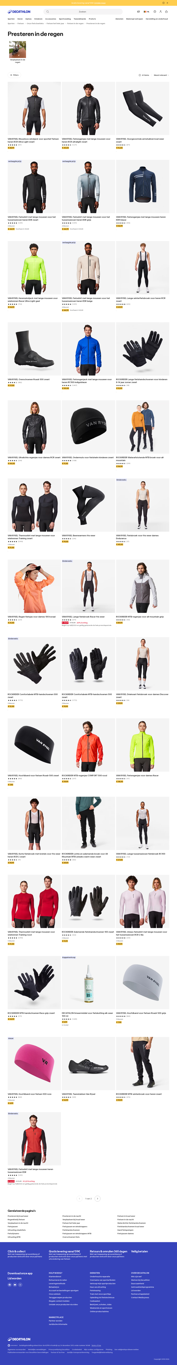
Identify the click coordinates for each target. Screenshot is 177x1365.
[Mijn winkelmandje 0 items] (166, 11)
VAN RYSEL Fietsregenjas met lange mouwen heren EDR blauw (141, 218)
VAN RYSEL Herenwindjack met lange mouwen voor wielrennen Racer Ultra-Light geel (33, 299)
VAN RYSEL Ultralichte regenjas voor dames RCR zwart (34, 457)
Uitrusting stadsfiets (17, 1230)
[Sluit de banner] (167, 3)
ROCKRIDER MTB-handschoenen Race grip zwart (31, 1013)
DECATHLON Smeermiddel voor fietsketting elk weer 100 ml (87, 1014)
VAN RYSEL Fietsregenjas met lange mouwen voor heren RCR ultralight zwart (86, 140)
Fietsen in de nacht (125, 1220)
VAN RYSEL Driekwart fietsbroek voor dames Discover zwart (142, 695)
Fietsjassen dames (125, 1233)
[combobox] (161, 75)
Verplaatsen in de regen (17, 61)
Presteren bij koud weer (18, 1216)
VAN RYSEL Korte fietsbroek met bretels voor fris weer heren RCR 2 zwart (34, 855)
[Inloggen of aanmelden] (161, 11)
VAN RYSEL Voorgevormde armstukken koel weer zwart (140, 140)
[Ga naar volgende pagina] (97, 1199)
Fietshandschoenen (71, 1230)
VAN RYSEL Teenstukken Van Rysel (78, 1094)
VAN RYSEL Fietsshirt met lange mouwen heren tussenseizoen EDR (30, 1170)
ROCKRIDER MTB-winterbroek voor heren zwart (139, 1094)
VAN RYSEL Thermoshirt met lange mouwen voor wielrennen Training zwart (31, 537)
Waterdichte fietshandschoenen (131, 1223)
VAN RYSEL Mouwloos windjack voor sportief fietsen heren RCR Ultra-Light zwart (33, 140)
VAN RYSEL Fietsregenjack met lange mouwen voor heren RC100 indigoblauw (87, 380)
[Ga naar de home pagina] (19, 11)
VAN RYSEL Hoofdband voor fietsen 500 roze (29, 1094)
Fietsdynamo (13, 1233)
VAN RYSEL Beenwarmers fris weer (78, 535)
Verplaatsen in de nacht (18, 1223)
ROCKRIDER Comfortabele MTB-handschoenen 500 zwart (33, 695)
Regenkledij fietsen (16, 1220)
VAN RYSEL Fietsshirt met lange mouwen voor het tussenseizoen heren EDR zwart (32, 218)
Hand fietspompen (125, 1230)
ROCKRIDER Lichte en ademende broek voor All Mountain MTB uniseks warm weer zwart (85, 855)
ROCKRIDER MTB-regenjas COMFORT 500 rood (84, 775)
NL (148, 12)
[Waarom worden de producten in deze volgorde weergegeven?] (140, 75)
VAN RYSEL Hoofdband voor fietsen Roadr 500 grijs (141, 1013)
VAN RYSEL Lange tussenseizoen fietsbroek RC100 (140, 854)
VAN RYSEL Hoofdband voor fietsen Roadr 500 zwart (33, 775)
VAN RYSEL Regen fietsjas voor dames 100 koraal (32, 617)
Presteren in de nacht (71, 1216)
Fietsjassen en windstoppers (74, 1226)
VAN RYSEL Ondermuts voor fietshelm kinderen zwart (88, 457)
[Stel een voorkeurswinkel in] (138, 11)
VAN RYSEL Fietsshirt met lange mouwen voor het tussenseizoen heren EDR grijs (86, 218)
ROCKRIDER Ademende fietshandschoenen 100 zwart (88, 932)
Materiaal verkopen (134, 19)
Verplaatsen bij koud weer (73, 1220)
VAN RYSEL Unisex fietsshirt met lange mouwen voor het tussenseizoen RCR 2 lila (141, 933)
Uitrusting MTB (14, 1237)
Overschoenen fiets (71, 1237)
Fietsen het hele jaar (71, 1223)
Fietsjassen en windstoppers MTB (76, 1233)
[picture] (34, 108)
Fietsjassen (13, 1226)
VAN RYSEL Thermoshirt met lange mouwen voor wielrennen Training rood (31, 933)
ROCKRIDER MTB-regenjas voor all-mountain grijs (140, 617)
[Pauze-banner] (163, 3)
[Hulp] (155, 11)
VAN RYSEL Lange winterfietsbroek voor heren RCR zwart (140, 299)
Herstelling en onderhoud (157, 19)
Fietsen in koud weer (126, 1216)
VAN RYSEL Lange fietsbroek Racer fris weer (83, 617)
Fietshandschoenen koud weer (130, 1226)
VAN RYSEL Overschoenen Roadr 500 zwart (29, 379)
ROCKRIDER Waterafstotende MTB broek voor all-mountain (140, 459)
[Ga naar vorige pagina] (79, 1199)
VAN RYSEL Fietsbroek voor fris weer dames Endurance (137, 537)
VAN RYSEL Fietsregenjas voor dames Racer (137, 775)
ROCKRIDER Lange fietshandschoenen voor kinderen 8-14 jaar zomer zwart (141, 380)
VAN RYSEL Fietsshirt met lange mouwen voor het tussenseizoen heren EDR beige (86, 299)
